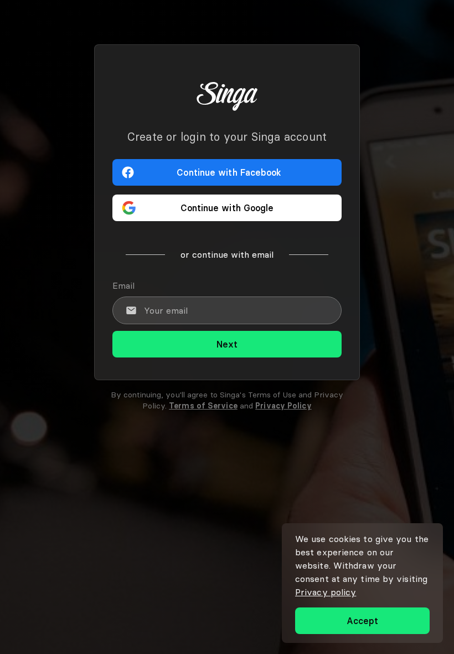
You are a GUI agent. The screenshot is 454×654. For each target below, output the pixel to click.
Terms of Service (203, 406)
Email (123, 285)
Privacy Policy (283, 406)
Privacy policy (325, 591)
